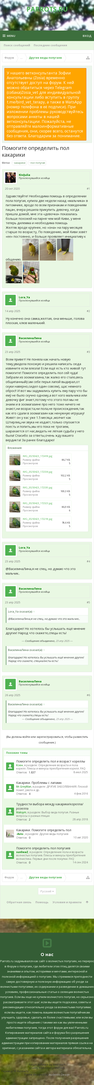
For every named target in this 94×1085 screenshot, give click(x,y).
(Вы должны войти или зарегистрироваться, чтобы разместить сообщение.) (47, 739)
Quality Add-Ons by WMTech (47, 1068)
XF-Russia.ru (21, 1071)
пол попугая (37, 162)
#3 (88, 352)
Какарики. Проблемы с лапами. (39, 783)
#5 (88, 602)
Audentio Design (59, 1074)
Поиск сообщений (17, 45)
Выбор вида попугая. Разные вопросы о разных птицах (47, 813)
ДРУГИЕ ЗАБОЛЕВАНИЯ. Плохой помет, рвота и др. (52, 788)
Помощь (41, 902)
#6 (88, 695)
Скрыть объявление (89, 70)
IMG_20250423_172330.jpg (37, 487)
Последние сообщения (50, 45)
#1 (88, 188)
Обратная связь (19, 902)
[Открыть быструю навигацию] (88, 58)
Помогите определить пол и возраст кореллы (50, 761)
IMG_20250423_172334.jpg (37, 471)
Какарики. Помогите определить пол (43, 830)
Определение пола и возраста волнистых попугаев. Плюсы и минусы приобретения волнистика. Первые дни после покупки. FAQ (50, 855)
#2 (88, 311)
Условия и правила (67, 902)
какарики (19, 162)
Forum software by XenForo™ (47, 1064)
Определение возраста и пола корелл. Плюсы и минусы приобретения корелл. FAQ (50, 766)
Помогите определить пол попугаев (43, 848)
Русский (45, 891)
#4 (88, 561)
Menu (11, 36)
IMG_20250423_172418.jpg (37, 456)
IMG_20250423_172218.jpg (37, 518)
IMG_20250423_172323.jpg (37, 503)
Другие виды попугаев (53, 834)
